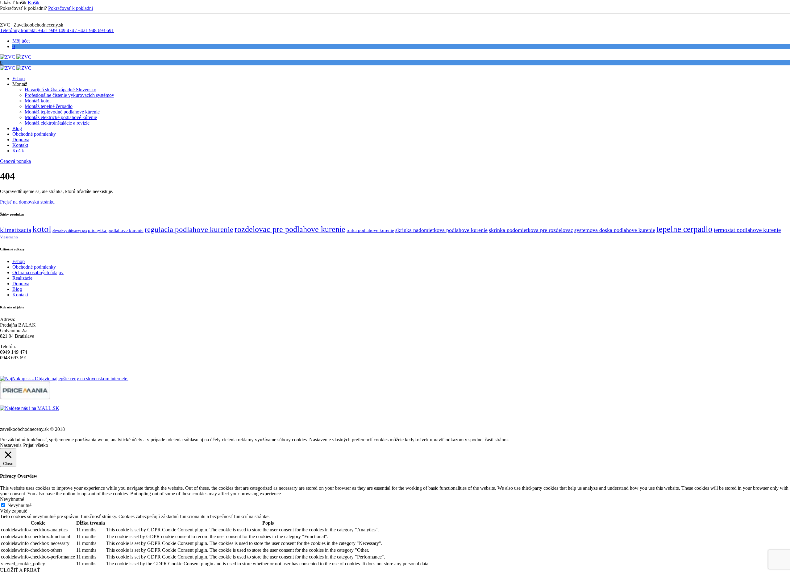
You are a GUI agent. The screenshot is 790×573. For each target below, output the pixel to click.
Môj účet (21, 40)
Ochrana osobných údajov (38, 272)
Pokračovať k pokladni (70, 8)
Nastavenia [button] (11, 445)
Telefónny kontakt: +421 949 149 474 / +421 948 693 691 (57, 30)
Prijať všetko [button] (35, 445)
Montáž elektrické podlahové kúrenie (61, 117)
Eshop (18, 78)
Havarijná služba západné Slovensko (60, 89)
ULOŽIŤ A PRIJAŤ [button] (20, 570)
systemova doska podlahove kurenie (614, 230)
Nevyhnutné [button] (12, 499)
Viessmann (9, 237)
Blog (17, 128)
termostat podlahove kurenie (747, 230)
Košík (34, 2)
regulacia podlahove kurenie (189, 229)
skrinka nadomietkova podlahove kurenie (441, 230)
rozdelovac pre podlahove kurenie (290, 229)
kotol (41, 229)
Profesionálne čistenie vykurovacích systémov (69, 95)
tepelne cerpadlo (684, 229)
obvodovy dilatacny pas (69, 231)
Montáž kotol (38, 100)
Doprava (20, 139)
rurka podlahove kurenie (370, 230)
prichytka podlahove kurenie (115, 230)
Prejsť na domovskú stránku (27, 201)
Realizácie (22, 278)
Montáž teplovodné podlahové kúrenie (62, 111)
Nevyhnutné (19, 505)
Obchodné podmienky (34, 134)
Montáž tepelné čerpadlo (49, 106)
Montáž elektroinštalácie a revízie (57, 123)
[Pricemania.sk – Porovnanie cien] (25, 397)
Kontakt (20, 145)
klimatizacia (15, 230)
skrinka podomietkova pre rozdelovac (531, 230)
